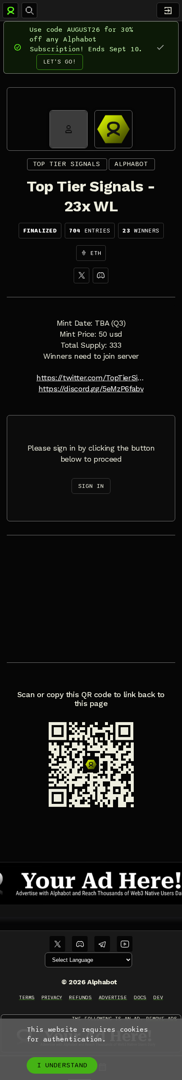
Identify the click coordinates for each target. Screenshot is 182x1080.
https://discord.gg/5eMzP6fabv (91, 389)
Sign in (91, 486)
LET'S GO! (59, 61)
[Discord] (100, 275)
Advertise (113, 997)
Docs (140, 997)
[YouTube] (124, 944)
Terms (27, 997)
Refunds (80, 997)
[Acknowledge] (160, 47)
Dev (158, 997)
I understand (62, 1065)
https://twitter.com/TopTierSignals (91, 378)
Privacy (51, 997)
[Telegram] (102, 944)
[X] (81, 275)
